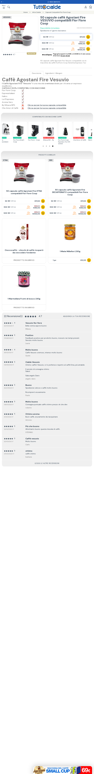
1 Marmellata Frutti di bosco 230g (24, 298)
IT (1, 2)
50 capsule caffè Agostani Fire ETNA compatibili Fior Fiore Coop (24, 192)
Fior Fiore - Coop (31, 139)
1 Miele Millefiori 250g (70, 251)
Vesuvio (6, 17)
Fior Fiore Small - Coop (16, 140)
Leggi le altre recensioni (47, 463)
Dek (50, 160)
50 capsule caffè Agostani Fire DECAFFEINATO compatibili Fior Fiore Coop (70, 192)
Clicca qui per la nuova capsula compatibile (47, 105)
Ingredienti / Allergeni (53, 73)
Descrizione (36, 73)
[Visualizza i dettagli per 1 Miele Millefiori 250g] (70, 232)
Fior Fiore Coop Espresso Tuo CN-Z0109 (62, 141)
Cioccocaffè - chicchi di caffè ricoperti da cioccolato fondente (24, 251)
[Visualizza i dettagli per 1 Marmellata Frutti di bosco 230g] (24, 279)
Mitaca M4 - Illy (46, 139)
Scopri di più (65, 56)
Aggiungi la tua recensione (76, 316)
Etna (5, 160)
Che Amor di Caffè (77, 139)
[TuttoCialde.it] (47, 7)
